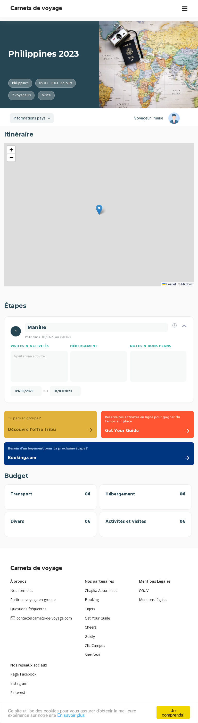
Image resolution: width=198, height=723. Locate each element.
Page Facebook (23, 674)
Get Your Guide (97, 618)
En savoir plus (71, 715)
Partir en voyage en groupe (33, 599)
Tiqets (90, 608)
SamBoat (93, 654)
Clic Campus (95, 645)
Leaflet (171, 284)
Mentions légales (153, 599)
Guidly (90, 636)
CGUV (143, 590)
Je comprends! (173, 712)
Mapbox (187, 284)
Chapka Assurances (101, 590)
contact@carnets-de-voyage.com (44, 618)
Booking (92, 599)
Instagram (18, 683)
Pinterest (17, 692)
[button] (99, 210)
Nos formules (21, 590)
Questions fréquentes (28, 608)
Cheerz (90, 627)
